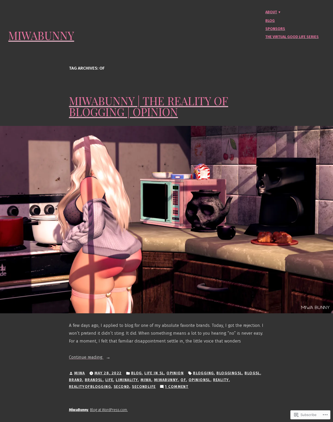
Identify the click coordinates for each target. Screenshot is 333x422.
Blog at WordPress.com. (109, 410)
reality (221, 380)
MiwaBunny (41, 35)
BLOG (136, 373)
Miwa (79, 373)
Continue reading (86, 357)
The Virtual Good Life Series (292, 37)
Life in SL (154, 373)
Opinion (175, 373)
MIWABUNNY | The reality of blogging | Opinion (148, 106)
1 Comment (176, 387)
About (271, 12)
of (183, 380)
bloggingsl (229, 373)
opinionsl (199, 380)
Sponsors (275, 29)
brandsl (94, 380)
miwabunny (166, 380)
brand (75, 380)
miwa (145, 380)
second (122, 386)
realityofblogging (90, 386)
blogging (203, 373)
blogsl (252, 373)
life (109, 380)
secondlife (144, 386)
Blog (270, 21)
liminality (127, 380)
